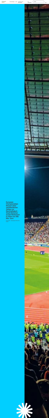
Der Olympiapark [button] (29, 2)
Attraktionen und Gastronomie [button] (20, 2)
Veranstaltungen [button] (12, 1)
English (46, 2)
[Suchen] (43, 1)
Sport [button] (16, 1)
